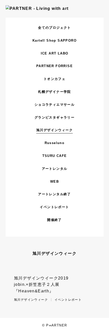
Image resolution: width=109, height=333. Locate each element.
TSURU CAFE (54, 156)
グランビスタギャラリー (54, 117)
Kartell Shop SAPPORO (54, 40)
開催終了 (54, 220)
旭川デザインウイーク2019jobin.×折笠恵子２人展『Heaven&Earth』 (41, 284)
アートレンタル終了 (54, 194)
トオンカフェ (54, 79)
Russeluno (55, 143)
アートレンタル (54, 169)
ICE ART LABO (54, 53)
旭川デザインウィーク (54, 130)
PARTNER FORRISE (54, 66)
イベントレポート (54, 207)
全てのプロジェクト (54, 28)
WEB (54, 181)
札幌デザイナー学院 (54, 92)
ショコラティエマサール (54, 104)
